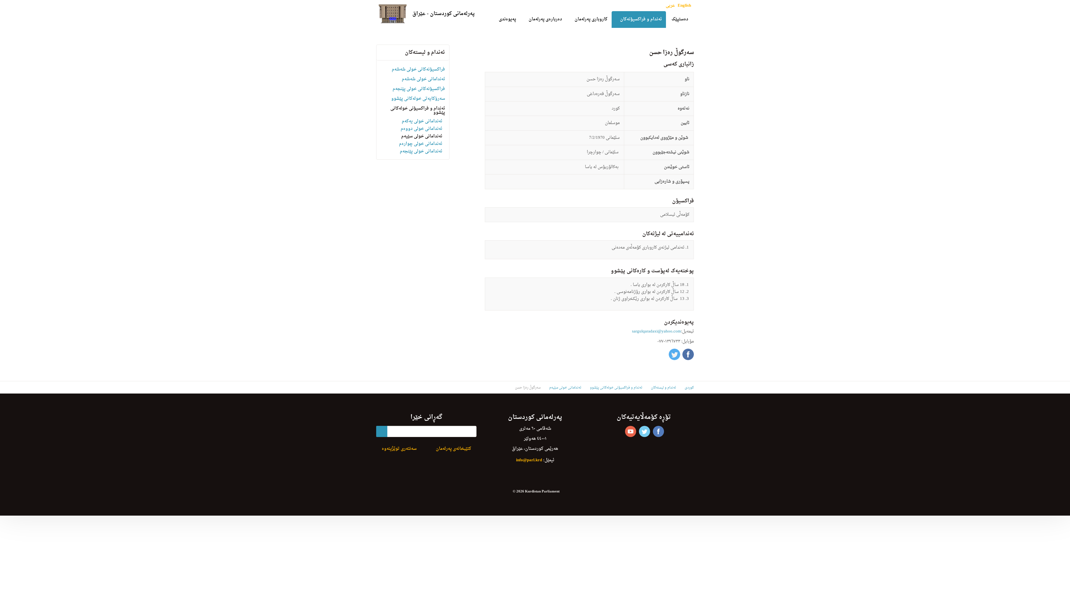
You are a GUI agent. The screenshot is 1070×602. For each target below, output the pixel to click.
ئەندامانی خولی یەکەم (422, 121)
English (684, 6)
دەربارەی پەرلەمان (545, 19)
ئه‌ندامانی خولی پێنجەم (421, 151)
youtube (630, 431)
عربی (670, 6)
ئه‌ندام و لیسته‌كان (425, 52)
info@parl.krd (529, 460)
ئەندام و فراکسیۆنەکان (641, 19)
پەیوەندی (507, 19)
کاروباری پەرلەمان (591, 19)
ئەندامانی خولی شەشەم (423, 79)
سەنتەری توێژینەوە (399, 449)
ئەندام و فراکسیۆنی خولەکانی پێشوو (417, 111)
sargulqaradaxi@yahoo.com (656, 331)
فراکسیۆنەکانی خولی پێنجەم (419, 89)
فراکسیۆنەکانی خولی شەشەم (418, 69)
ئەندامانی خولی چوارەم (420, 144)
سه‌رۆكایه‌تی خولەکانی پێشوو (418, 99)
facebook (658, 431)
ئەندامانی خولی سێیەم (421, 136)
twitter (644, 431)
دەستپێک (680, 19)
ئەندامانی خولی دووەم (421, 129)
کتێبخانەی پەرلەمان (453, 449)
